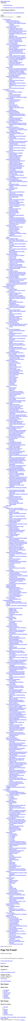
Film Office (11, 564)
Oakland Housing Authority (15, 164)
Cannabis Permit (13, 522)
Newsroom (11, 855)
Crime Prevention (10, 291)
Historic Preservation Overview (16, 686)
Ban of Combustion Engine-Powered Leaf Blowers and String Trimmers (17, 821)
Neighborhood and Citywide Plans (17, 666)
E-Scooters (11, 440)
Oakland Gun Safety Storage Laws (17, 306)
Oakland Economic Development (13, 552)
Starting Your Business (14, 529)
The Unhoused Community (12, 212)
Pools (10, 198)
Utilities (11, 615)
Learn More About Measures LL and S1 (18, 324)
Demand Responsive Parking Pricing (17, 460)
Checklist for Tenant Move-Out (16, 544)
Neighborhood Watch (14, 304)
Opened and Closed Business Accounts (18, 523)
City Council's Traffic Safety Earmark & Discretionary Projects (18, 417)
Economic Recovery (13, 560)
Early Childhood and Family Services (17, 123)
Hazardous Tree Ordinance (15, 402)
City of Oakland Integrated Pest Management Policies (16, 826)
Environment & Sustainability (13, 679)
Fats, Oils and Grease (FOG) (15, 32)
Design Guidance (13, 623)
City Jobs (5, 991)
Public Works (12, 863)
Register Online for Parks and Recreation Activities (16, 227)
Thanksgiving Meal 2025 (15, 156)
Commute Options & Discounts (13, 443)
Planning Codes (12, 618)
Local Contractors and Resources (16, 88)
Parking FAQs (12, 382)
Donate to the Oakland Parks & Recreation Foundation (16, 203)
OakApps (11, 907)
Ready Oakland (12, 354)
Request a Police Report (14, 309)
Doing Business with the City (13, 587)
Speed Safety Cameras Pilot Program (17, 414)
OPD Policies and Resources (15, 316)
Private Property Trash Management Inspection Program (17, 550)
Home (2, 946)
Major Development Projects (12, 739)
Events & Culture (10, 90)
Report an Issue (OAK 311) (12, 20)
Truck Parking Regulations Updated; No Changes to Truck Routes (17, 466)
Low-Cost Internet (13, 47)
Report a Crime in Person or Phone (17, 290)
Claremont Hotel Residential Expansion (18, 752)
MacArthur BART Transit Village (16, 758)
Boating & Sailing (13, 230)
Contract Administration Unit (15, 595)
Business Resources (13, 527)
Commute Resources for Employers (17, 444)
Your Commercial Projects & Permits (14, 732)
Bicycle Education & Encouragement (17, 430)
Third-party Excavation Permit (16, 499)
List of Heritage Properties (15, 691)
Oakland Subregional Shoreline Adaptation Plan (16, 669)
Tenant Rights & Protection (15, 168)
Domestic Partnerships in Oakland (17, 274)
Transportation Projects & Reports (14, 448)
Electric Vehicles (13, 381)
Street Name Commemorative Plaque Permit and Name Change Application (17, 479)
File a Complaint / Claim (11, 238)
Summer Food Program (14, 158)
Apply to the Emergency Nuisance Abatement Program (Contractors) (17, 728)
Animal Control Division (14, 99)
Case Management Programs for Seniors (18, 141)
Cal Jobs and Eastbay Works (15, 919)
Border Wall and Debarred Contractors (18, 592)
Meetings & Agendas (11, 801)
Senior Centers (12, 137)
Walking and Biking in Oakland (13, 427)
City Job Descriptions (14, 922)
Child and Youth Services (12, 121)
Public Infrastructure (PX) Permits (17, 490)
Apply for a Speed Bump (15, 407)
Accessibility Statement (14, 906)
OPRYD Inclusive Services (15, 236)
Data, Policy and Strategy (15, 558)
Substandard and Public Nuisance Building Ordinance (16, 710)
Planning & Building (11, 586)
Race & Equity (12, 867)
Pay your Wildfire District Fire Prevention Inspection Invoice (16, 51)
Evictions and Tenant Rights (15, 167)
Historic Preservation (11, 684)
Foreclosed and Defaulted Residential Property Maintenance (17, 717)
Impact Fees (12, 613)
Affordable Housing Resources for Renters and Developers (17, 161)
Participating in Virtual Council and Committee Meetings (17, 815)
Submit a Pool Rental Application (16, 199)
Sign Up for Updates (8, 1014)
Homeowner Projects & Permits (16, 80)
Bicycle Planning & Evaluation (16, 433)
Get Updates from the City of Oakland (18, 914)
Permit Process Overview (12, 626)
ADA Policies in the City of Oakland (17, 933)
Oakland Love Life (11, 972)
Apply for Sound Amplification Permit (18, 518)
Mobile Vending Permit (14, 521)
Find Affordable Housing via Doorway (18, 177)
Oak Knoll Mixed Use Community (17, 748)
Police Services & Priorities (15, 313)
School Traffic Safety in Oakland (16, 411)
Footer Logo (3, 972)
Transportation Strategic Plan (15, 452)
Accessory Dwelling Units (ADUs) (17, 661)
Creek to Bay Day (13, 263)
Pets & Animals (9, 98)
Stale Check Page (13, 889)
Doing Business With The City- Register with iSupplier (16, 589)
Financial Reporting (13, 880)
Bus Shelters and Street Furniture (16, 392)
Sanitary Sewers (13, 395)
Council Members (13, 798)
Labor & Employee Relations (15, 928)
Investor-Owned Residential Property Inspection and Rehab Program (17, 715)
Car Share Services (13, 438)
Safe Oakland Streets (14, 409)
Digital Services (9, 905)
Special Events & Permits (15, 94)
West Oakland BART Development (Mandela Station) (17, 754)
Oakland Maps (6, 998)
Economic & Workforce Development (17, 842)
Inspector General (13, 853)
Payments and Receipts (14, 534)
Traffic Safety (9, 403)
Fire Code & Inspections (14, 329)
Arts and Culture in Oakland (15, 92)
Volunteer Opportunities (11, 254)
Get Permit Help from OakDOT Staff (17, 481)
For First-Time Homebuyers (15, 180)
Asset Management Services (15, 574)
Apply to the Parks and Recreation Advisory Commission (17, 205)
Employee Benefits (13, 923)
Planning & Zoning (10, 617)
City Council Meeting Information (17, 811)
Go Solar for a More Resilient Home (17, 58)
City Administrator (13, 835)
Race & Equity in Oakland (12, 277)
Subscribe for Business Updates (16, 526)
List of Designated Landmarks (16, 689)
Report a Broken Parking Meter (16, 373)
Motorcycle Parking (13, 377)
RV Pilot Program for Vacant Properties (18, 660)
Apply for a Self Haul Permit (15, 41)
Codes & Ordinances (11, 818)
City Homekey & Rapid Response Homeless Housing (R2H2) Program (17, 219)
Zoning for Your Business (15, 520)
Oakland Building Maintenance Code (17, 708)
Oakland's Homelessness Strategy (16, 217)
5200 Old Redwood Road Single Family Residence (16, 776)
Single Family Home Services (16, 29)
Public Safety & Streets (8, 286)
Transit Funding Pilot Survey (15, 422)
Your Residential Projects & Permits (14, 650)
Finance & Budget (10, 877)
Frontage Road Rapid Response (16, 468)
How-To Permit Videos (11, 737)
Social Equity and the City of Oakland (17, 278)
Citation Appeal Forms (14, 25)
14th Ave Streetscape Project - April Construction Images (17, 902)
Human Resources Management (16, 850)
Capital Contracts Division (15, 591)
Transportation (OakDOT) (15, 866)
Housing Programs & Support (13, 159)
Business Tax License (14, 512)
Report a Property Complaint (15, 706)
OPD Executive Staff (14, 320)
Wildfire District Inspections (15, 333)
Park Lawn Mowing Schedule (16, 194)
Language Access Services (12, 127)
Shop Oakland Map (10, 597)
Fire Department (13, 864)
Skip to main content (5, 1)
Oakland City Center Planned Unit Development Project (17, 773)
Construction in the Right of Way (13, 497)
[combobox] (8, 10)
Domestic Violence (13, 271)
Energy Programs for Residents (16, 59)
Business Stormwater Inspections (16, 547)
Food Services (9, 151)
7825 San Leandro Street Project (16, 783)
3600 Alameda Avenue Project (16, 778)
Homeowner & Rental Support (13, 22)
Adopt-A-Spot (12, 258)
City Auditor (12, 837)
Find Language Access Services (16, 128)
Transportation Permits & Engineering (14, 469)
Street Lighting (12, 399)
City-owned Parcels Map (14, 562)
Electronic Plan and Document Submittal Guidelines (16, 642)
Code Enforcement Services (12, 704)
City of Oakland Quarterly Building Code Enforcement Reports (17, 712)
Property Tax (9, 67)
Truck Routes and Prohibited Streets (17, 400)
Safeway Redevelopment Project (16, 770)
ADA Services (12, 934)
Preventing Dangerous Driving (16, 408)
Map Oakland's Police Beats (15, 319)
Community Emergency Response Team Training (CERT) (17, 357)
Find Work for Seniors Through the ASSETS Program (17, 143)
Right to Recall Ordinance (15, 828)
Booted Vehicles (13, 379)
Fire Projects (12, 334)
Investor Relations (13, 892)
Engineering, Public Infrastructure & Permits (16, 487)
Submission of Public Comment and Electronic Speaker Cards (17, 806)
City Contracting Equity (14, 593)
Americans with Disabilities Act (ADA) (15, 931)
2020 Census (12, 883)
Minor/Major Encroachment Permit (17, 470)
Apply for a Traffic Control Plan (16, 473)
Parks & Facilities (10, 189)
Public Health (9, 269)
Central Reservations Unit (15, 208)
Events (10, 93)
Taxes (10, 885)
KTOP (10, 804)
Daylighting (12, 383)
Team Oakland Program (14, 268)
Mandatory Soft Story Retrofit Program (18, 543)
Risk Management (13, 929)
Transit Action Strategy (14, 453)
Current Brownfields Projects (15, 781)
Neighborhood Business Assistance (17, 530)
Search (2, 16)
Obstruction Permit (13, 472)
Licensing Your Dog (13, 101)
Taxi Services (12, 376)
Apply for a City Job (14, 918)
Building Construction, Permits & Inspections (16, 605)
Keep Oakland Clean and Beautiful (17, 398)
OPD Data (11, 315)
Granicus (22, 1019)
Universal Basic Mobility (12, 420)
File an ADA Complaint (14, 940)
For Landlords (12, 169)
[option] (15, 7)
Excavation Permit (13, 500)
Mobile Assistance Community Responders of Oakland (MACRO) (17, 296)
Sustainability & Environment (16, 120)
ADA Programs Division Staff (16, 944)
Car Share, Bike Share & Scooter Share (15, 437)
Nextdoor (5, 1012)
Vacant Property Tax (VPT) (15, 545)
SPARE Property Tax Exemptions (17, 72)
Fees (10, 884)
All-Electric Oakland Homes (15, 62)
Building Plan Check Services (16, 608)
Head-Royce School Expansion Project (18, 763)
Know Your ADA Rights (14, 936)
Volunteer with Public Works (15, 265)
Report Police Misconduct (12, 322)
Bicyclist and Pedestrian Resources (17, 431)
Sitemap (6, 1018)
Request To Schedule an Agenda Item (17, 810)
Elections (8, 871)
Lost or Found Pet (13, 105)
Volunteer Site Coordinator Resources (17, 267)
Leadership (11, 797)
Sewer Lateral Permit (14, 501)
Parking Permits (12, 365)
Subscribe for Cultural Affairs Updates (18, 97)
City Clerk (11, 839)
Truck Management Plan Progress (16, 459)
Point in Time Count (13, 224)
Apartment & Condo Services (16, 28)
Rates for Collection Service (15, 40)
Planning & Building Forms (15, 640)
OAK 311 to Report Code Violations (17, 705)
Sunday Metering (13, 385)
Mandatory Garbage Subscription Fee (17, 37)
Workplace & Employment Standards (17, 870)
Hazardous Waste (13, 36)
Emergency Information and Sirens (17, 355)
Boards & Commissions (11, 791)
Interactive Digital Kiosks (15, 394)
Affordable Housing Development (17, 114)
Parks (10, 190)
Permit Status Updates (14, 636)
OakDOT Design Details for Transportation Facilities (15, 483)
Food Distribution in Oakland (16, 153)
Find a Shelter (12, 213)
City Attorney (12, 836)
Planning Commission (11, 785)
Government (6, 789)
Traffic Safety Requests (14, 404)
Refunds (11, 887)
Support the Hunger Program (15, 155)
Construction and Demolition (15, 614)
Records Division (13, 321)
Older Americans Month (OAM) (16, 150)
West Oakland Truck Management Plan (18, 667)
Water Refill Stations (14, 211)
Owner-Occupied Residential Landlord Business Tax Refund (18, 538)
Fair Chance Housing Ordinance (16, 175)
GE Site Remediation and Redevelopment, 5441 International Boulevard (17, 767)
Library (8, 237)
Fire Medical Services (14, 351)
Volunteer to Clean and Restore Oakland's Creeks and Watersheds (17, 261)
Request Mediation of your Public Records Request (16, 252)
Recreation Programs (11, 225)
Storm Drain (12, 396)
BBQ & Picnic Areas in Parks (16, 195)
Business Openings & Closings (16, 531)
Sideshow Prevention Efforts (15, 461)
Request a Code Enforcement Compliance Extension (15, 725)
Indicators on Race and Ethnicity (16, 280)
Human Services (13, 849)
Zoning (10, 619)
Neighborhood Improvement (15, 118)
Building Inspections (14, 612)
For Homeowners (13, 173)
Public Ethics (12, 862)
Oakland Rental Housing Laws (16, 171)
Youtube (5, 1010)
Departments (9, 832)
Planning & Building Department (13, 601)
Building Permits (13, 610)
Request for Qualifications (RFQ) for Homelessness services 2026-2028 (17, 222)
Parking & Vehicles (10, 360)
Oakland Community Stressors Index (17, 273)
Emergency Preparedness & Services (14, 352)
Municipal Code (13, 881)
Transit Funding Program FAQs (16, 421)
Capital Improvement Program (13, 903)
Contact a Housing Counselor (16, 163)
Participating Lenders (14, 184)
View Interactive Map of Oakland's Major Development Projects (17, 743)
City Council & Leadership (12, 794)
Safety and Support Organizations (16, 307)
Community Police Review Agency (17, 841)
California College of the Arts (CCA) (17, 762)
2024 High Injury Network (15, 418)
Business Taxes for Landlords (16, 548)
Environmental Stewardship (15, 259)
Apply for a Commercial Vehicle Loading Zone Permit (16, 475)
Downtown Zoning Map (14, 119)
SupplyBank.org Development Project (17, 771)
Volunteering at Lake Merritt (15, 264)
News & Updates (10, 912)
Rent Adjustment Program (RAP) (16, 165)
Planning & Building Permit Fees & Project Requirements (17, 638)
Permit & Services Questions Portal (17, 630)
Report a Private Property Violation (17, 55)
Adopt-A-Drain (12, 256)
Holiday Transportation (14, 447)
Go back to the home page (6, 960)
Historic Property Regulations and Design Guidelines (17, 702)
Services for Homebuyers (12, 178)
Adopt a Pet (12, 102)
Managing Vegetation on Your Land (17, 49)
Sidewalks (11, 390)
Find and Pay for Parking (15, 363)
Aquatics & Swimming (14, 229)
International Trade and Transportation (17, 561)
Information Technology (14, 851)
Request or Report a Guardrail (16, 405)
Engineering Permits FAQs (15, 496)
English (13, 7)
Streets (7, 386)
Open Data (5, 996)
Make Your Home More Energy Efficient (15, 57)
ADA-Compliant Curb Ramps (16, 391)
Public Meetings (13, 802)
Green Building (12, 680)
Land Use (11, 565)
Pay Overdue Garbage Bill (15, 38)
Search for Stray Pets (14, 106)
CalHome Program (13, 188)
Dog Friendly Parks (13, 197)
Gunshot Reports (13, 289)
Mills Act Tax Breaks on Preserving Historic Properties (17, 698)
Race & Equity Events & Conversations (18, 282)
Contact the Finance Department (16, 890)
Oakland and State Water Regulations (17, 583)
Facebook (5, 1007)
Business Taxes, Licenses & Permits (14, 508)
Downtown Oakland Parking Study (17, 457)
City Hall (11, 796)
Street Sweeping (13, 387)
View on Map (4, 978)
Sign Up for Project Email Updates (17, 451)
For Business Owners (11, 525)
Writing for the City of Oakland (16, 909)
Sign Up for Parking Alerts (15, 366)
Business (5, 507)
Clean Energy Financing (14, 63)
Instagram (5, 1009)
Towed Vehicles (12, 378)
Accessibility (12, 176)
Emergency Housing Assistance (16, 172)
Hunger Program (13, 154)
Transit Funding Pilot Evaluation (16, 426)
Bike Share (11, 439)
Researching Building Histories (16, 700)
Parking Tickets (12, 364)
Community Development (12, 111)
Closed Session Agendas (14, 813)
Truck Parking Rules (14, 374)
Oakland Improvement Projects (13, 893)
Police (7, 308)
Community (6, 89)
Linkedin (5, 1013)
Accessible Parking (13, 361)
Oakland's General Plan (14, 112)
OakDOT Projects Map (14, 449)
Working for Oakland (11, 584)
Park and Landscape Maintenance (16, 191)
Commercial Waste (13, 535)
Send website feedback (6, 981)
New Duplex (12, 736)
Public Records (9, 915)
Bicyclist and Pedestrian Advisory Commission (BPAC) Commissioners (17, 793)
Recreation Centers (13, 210)
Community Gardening (14, 232)
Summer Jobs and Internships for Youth (18, 925)
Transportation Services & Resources (17, 136)
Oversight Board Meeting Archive (17, 816)
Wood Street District (13, 784)
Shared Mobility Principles (15, 442)
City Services (6, 994)
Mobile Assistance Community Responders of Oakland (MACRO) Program (17, 345)
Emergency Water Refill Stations (16, 359)
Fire (7, 328)
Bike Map (8, 505)
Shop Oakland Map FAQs (15, 599)
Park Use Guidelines (14, 201)
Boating (11, 207)
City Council (12, 840)
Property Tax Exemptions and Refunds (18, 68)
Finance (11, 846)
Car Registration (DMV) (14, 369)
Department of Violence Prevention (17, 868)
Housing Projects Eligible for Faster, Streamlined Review (17, 734)
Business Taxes (12, 532)
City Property (12, 566)
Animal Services (13, 833)
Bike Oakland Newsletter (15, 434)
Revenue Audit (12, 888)
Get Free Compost (13, 42)
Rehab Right (12, 81)
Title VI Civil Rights (11, 1017)
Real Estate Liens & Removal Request (18, 73)
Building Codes (12, 609)
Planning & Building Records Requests (15, 673)
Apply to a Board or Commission (16, 255)
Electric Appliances (13, 60)
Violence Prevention (13, 294)
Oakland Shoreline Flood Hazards (17, 671)
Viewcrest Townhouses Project (16, 765)
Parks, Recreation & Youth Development (15, 857)
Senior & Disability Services (12, 132)
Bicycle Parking (12, 429)
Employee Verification (14, 920)
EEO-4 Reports (12, 927)
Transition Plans (12, 932)
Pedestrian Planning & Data (15, 435)
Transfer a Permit (13, 647)
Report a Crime (9, 287)
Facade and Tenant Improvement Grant (18, 542)
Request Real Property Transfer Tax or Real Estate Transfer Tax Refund (18, 70)
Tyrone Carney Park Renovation (16, 897)
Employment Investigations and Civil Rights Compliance (17, 844)
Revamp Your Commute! (15, 446)
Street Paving (12, 389)
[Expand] (20, 22)
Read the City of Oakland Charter (16, 819)
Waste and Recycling (11, 27)
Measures (11, 800)
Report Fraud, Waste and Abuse (16, 239)
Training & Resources (14, 924)
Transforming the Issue (14, 281)
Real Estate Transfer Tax (14, 75)
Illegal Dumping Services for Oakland (17, 31)
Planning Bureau (13, 625)
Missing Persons (13, 300)
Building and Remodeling (12, 76)
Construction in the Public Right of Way (18, 477)
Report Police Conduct (14, 317)
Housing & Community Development (17, 848)
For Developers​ (9, 570)
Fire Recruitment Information (15, 347)
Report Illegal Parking (14, 372)
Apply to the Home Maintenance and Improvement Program (17, 46)
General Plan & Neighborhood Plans (14, 662)
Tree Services (12, 193)
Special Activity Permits (14, 95)
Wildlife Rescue (12, 110)
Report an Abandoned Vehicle (16, 370)
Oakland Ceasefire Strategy (15, 293)
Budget (10, 879)
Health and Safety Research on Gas (17, 272)
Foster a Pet (12, 103)
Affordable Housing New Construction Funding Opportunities (18, 572)
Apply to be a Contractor (14, 596)
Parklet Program (13, 368)
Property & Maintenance (11, 44)
